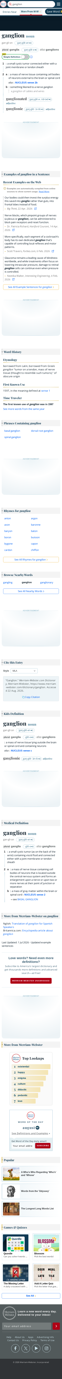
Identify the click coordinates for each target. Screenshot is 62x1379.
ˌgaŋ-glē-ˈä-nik (33, 109)
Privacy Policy (30, 1340)
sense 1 (45, 390)
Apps (31, 1337)
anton (7, 518)
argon (34, 518)
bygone (8, 543)
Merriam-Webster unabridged (31, 981)
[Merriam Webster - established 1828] (3, 4)
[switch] (15, 57)
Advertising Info (46, 1337)
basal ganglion (12, 430)
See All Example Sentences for (30, 287)
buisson (35, 537)
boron (7, 537)
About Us (20, 1337)
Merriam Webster (9, 1313)
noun (30, 36)
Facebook (15, 1348)
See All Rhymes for (30, 559)
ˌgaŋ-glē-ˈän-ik (30, 758)
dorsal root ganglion (42, 430)
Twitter (25, 1348)
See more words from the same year (24, 409)
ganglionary (46, 582)
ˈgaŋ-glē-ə (29, 49)
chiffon (35, 550)
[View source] (35, 208)
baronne (36, 524)
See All (30, 1295)
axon (7, 524)
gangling (7, 582)
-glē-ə (28, 737)
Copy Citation (32, 697)
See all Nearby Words (30, 591)
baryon (8, 531)
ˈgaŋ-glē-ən (22, 42)
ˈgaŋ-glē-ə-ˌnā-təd (39, 99)
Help (9, 1337)
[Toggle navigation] (58, 4)
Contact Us (13, 1340)
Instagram (46, 1348)
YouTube (36, 1348)
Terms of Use (48, 1340)
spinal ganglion (12, 437)
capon (34, 543)
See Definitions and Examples (30, 1133)
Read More (44, 191)
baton (34, 531)
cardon (8, 550)
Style (6, 670)
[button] (31, 11)
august (29, 1127)
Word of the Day (31, 1122)
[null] (37, 1128)
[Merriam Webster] (31, 1115)
